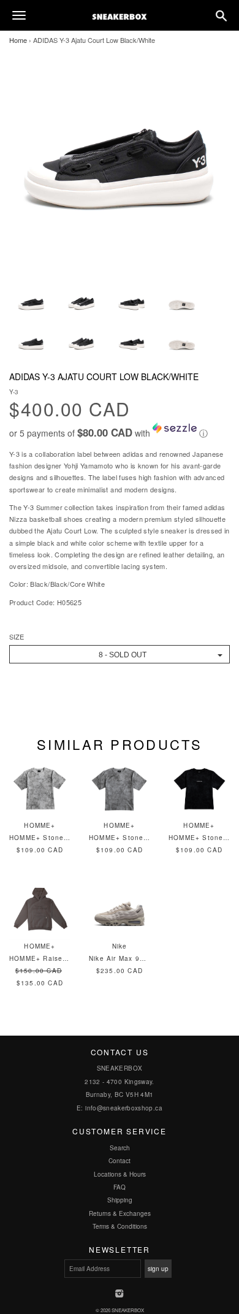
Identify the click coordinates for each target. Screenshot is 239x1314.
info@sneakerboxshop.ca (123, 1108)
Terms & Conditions (120, 1226)
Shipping (119, 1200)
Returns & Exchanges (120, 1213)
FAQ (119, 1187)
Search (120, 1148)
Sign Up (158, 1268)
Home (18, 40)
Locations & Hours (120, 1174)
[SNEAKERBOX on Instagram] (120, 1294)
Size (16, 636)
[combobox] (119, 654)
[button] (119, 431)
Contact (119, 1160)
